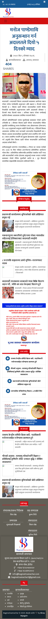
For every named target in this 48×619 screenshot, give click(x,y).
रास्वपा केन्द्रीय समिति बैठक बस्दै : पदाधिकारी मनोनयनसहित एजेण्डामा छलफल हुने (26, 360)
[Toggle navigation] (5, 21)
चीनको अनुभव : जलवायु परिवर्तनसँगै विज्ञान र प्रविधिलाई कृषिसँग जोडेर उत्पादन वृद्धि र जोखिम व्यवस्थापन (25, 371)
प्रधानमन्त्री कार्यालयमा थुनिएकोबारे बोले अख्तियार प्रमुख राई (26, 383)
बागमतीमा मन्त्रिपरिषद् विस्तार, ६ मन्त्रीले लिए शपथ (26, 393)
